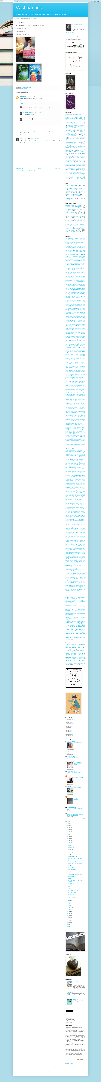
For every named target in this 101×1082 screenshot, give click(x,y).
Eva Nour (71, 345)
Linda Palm (69, 448)
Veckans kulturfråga (69, 142)
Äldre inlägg (57, 168)
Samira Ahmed (77, 536)
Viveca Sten (73, 582)
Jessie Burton (68, 400)
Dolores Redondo (71, 324)
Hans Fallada (74, 367)
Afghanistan (67, 205)
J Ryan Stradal (77, 382)
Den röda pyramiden (72, 861)
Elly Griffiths (80, 335)
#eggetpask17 (76, 600)
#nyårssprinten (68, 621)
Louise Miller (73, 458)
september (70, 851)
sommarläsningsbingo (69, 165)
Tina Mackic (79, 570)
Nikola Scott (76, 509)
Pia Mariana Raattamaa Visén (76, 524)
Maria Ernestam (68, 471)
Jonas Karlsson (72, 412)
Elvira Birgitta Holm (78, 336)
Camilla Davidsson (74, 289)
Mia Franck (72, 494)
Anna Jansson (79, 260)
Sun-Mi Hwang (78, 558)
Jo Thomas (76, 402)
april (69, 903)
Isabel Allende (78, 381)
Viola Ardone (82, 581)
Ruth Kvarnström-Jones (78, 535)
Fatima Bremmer (71, 348)
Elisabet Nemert (69, 333)
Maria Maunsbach (75, 472)
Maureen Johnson (81, 490)
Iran (80, 216)
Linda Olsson (82, 447)
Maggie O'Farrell (81, 462)
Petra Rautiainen (68, 523)
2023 (68, 829)
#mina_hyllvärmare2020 (70, 618)
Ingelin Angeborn (82, 378)
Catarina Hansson (73, 300)
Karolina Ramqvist (74, 425)
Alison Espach (79, 247)
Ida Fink (71, 377)
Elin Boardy (67, 330)
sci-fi (84, 194)
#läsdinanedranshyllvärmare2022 (71, 615)
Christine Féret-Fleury (81, 310)
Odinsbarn (70, 878)
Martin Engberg (76, 484)
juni (69, 900)
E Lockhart (77, 325)
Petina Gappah (77, 521)
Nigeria (75, 221)
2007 (68, 924)
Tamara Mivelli (82, 562)
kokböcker (83, 191)
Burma (83, 206)
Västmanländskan (27, 112)
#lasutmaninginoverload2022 (70, 613)
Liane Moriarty (80, 443)
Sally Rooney (71, 536)
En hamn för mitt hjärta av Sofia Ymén (74, 772)
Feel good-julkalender (70, 130)
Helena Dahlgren (73, 370)
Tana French (67, 564)
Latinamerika (77, 220)
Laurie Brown (74, 441)
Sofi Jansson (82, 552)
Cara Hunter (71, 292)
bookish (68, 153)
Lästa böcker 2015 (71, 139)
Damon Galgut (68, 317)
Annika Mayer (72, 272)
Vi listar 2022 (71, 143)
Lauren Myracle (68, 441)
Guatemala (67, 215)
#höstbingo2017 (69, 610)
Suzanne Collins (68, 561)
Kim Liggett (75, 432)
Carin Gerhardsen (77, 292)
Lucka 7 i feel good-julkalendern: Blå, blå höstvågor (77, 983)
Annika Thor (83, 272)
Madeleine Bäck (72, 460)
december (70, 845)
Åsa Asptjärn (82, 587)
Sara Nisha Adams (71, 541)
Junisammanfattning (72, 897)
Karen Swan (83, 420)
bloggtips (67, 147)
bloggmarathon (71, 146)
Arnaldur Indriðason (69, 275)
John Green (76, 411)
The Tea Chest (71, 894)
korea (72, 232)
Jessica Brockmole (71, 396)
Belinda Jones (74, 281)
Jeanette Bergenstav (77, 386)
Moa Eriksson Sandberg (78, 499)
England (68, 211)
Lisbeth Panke (80, 454)
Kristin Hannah (68, 437)
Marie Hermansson (74, 476)
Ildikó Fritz (76, 378)
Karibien (72, 219)
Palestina (79, 223)
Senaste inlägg (19, 168)
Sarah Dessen (71, 544)
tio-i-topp (81, 166)
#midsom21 (83, 617)
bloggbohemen (26, 106)
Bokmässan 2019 (72, 129)
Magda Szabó (74, 462)
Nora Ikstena (80, 513)
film (84, 154)
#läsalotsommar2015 (24, 88)
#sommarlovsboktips (70, 122)
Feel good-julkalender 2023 (71, 134)
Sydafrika (81, 227)
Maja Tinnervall (80, 463)
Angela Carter (75, 251)
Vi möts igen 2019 (74, 632)
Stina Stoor (67, 558)
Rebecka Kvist (82, 529)
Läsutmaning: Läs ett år (77, 653)
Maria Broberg (82, 470)
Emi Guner (74, 337)
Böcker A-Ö (80, 129)
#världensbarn (81, 125)
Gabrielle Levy (68, 359)
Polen (72, 224)
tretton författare (76, 664)
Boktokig (69, 786)
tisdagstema (71, 168)
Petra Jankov (82, 521)
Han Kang (83, 364)
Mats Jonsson (82, 487)
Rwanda (66, 225)
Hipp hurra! (75, 999)
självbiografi (78, 195)
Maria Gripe (74, 471)
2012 (72, 730)
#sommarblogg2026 (78, 119)
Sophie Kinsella (79, 556)
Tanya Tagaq (73, 564)
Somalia (68, 227)
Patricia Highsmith (75, 517)
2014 (72, 727)
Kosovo (68, 220)
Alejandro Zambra (75, 242)
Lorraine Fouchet (79, 456)
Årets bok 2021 (79, 170)
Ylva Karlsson (80, 585)
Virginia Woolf (68, 582)
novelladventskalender (72, 160)
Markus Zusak (79, 483)
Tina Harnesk (74, 570)
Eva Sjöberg (82, 345)
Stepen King (76, 557)
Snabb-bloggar (70, 992)
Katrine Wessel (77, 428)
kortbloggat (71, 157)
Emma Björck (74, 340)
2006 (68, 926)
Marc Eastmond (68, 468)
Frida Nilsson (80, 355)
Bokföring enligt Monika (72, 761)
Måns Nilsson (79, 503)
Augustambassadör (69, 126)
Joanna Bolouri (68, 403)
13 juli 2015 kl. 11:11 (34, 106)
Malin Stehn (77, 467)
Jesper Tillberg (78, 395)
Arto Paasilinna (71, 276)
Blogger (61, 1071)
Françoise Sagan (77, 351)
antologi (76, 143)
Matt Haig (78, 488)
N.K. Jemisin (83, 504)
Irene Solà (71, 381)
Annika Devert (72, 271)
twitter (77, 168)
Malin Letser (80, 466)
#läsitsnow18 (67, 617)
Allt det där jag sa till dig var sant (75, 858)
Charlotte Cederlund (70, 306)
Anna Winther (68, 267)
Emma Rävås (79, 341)
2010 (72, 732)
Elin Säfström (73, 332)
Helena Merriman (81, 370)
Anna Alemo (68, 259)
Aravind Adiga (73, 273)
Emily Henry (72, 339)
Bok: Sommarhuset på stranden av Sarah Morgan (78, 763)
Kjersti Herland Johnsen (74, 435)
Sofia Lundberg (81, 553)
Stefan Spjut (72, 557)
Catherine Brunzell (72, 301)
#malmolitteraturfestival (69, 118)
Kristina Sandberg (78, 439)
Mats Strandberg (70, 488)
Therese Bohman (76, 566)
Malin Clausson (80, 464)
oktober (69, 849)
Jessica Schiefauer (73, 399)
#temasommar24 (69, 123)
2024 (68, 827)
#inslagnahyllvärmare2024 (80, 610)
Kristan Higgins (74, 436)
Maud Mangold (75, 490)
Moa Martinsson (73, 500)
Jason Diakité (71, 385)
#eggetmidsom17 (68, 600)
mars (69, 905)
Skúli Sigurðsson (77, 552)
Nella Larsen (75, 507)
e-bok (83, 153)
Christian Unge (68, 309)
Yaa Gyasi (71, 585)
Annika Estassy (79, 271)
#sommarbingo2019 (69, 623)
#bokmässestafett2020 (78, 114)
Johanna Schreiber (81, 408)
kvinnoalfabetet (79, 633)
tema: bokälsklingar (69, 166)
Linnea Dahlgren (71, 451)
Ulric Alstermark (73, 576)
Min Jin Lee (83, 498)
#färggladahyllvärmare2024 (70, 605)
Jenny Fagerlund (75, 392)
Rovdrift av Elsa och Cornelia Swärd (74, 757)
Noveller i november (71, 657)
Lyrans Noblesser (71, 741)
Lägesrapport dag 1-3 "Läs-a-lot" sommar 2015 (75, 881)
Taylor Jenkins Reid (79, 565)
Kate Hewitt (71, 428)
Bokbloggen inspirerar (72, 892)
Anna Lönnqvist (74, 264)
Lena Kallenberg (73, 443)
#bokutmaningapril (70, 597)
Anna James (73, 260)
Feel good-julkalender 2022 (76, 133)
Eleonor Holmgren (81, 328)
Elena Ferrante (75, 328)
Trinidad (82, 228)
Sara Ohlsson (77, 541)
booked (83, 151)
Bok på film (70, 127)
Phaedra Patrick (82, 523)
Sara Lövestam (79, 540)
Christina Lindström (76, 309)
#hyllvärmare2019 (81, 609)
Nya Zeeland (68, 223)
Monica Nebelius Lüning (72, 502)
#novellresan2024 (81, 619)
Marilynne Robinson (78, 480)
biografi (83, 185)
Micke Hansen (75, 495)
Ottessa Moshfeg (73, 516)
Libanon (82, 220)
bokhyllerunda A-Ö (69, 633)
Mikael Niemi (82, 496)
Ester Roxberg (80, 344)
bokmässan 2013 (78, 150)
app (80, 143)
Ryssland (72, 225)
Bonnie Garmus (79, 285)
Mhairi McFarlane (80, 492)
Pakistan (74, 223)
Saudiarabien (78, 225)
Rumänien (82, 224)
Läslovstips (83, 138)
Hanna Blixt (68, 366)
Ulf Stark (79, 574)
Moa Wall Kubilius (79, 500)
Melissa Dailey (73, 492)
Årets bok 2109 (73, 172)
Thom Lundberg (68, 569)
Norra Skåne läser (81, 656)
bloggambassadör (72, 145)
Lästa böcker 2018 (80, 141)
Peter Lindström (71, 521)
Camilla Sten (76, 290)
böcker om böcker (75, 186)
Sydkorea (67, 228)
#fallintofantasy (82, 601)
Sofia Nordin (67, 554)
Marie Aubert (70, 475)
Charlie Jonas (71, 305)
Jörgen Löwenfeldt (73, 419)
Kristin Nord (80, 437)
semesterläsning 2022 (80, 162)
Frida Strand (72, 357)
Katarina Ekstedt (68, 427)
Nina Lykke (78, 511)
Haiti (72, 215)
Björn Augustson (73, 284)
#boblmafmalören (68, 114)
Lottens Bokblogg (71, 756)
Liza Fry (70, 455)
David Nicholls (75, 320)
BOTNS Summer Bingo (79, 625)
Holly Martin (82, 374)
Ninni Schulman (74, 512)
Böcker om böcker (25, 18)
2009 (72, 734)
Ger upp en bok (78, 135)
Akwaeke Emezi (68, 242)
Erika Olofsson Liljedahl (76, 343)
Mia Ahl (67, 494)
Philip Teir (67, 524)
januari (69, 909)
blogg (84, 143)
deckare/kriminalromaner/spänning (74, 188)
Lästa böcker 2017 (69, 141)
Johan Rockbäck (68, 406)
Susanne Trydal (81, 560)
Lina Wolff (67, 447)
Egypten (81, 209)
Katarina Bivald (82, 425)
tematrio (76, 166)
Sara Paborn (82, 541)
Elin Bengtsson (82, 329)
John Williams (80, 411)
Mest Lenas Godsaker (72, 776)
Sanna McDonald (74, 537)
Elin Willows (78, 332)
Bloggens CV (36, 18)
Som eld (69, 888)
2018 (72, 722)
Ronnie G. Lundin (79, 532)
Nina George (67, 511)
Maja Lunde (73, 463)
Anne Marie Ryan (72, 268)
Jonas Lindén (79, 412)
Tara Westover (79, 564)
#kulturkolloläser (78, 117)
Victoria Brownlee (68, 581)
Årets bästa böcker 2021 (77, 178)
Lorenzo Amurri (81, 455)
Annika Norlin (77, 272)
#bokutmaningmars (80, 597)
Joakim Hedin (82, 402)
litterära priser (80, 157)
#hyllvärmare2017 (81, 608)
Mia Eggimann (23, 96)
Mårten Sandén (71, 504)
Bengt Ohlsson (80, 281)
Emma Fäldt (80, 340)
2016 (72, 725)
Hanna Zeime (79, 366)
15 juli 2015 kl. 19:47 (30, 129)
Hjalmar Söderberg (75, 374)
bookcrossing (78, 151)
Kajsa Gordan (80, 419)
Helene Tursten (75, 371)
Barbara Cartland (76, 280)
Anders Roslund (72, 248)
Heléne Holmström (81, 371)
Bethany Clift (72, 282)
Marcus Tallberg (82, 468)
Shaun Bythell (78, 549)
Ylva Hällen (76, 585)
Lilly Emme (73, 444)
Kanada (67, 219)
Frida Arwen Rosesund (74, 354)
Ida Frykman (75, 377)
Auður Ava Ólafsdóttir (80, 279)
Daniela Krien (78, 317)
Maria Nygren (82, 472)
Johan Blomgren (76, 403)
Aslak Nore (71, 277)
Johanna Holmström (69, 407)
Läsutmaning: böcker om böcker (76, 629)
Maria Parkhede (68, 474)
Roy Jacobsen (82, 533)
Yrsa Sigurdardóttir (78, 586)
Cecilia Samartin (73, 304)
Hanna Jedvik (73, 366)
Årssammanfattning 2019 (70, 180)
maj (69, 902)
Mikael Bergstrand (69, 496)
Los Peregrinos (71, 883)
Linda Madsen (77, 447)
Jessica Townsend (81, 399)
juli (69, 854)
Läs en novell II (71, 628)
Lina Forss (76, 445)
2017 (72, 723)
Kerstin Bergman (75, 429)
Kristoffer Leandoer (75, 440)
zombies (67, 199)
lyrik (74, 192)
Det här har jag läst (71, 796)
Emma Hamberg (73, 341)
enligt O (69, 751)
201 (72, 721)
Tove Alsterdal (72, 572)
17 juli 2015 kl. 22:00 (34, 138)
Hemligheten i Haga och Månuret (75, 863)
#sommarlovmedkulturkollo (70, 121)
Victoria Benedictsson (81, 580)
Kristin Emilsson (81, 436)
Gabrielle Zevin (75, 359)
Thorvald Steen (82, 569)
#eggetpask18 (82, 600)
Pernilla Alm (72, 520)
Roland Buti (71, 532)
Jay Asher (76, 385)
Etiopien (66, 212)
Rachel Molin (68, 528)
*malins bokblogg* (71, 771)
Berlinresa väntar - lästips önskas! (75, 872)
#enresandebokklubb (69, 601)
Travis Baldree (73, 573)
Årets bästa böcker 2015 (77, 174)
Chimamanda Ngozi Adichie (72, 308)
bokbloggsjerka (82, 632)
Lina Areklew (83, 444)
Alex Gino (81, 242)
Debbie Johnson (81, 321)
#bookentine (67, 598)
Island (69, 217)
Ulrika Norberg (72, 577)
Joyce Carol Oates (78, 415)
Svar (22, 103)
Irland (84, 216)
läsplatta (71, 158)
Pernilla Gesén (77, 520)
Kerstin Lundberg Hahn (70, 431)
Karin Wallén (77, 424)
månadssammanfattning (80, 158)
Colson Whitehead (81, 316)
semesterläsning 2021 (69, 162)
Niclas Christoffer (70, 508)
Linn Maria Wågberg (79, 450)
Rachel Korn (76, 527)
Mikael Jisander (76, 496)
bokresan (67, 151)
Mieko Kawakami (81, 495)
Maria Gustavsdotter (80, 471)
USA (79, 230)
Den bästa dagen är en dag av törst (75, 871)
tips (66, 168)
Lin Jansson (78, 444)
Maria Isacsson (68, 472)
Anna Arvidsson (75, 259)
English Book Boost (72, 650)
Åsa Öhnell (76, 590)
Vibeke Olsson (73, 580)
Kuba (72, 220)
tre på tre (69, 664)
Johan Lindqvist (82, 404)
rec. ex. (78, 161)
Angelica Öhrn (82, 251)
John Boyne (71, 411)
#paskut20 (74, 621)
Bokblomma (70, 813)
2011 (72, 731)
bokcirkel (74, 149)
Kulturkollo (67, 138)
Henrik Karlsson (76, 372)
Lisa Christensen (72, 452)
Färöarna (67, 213)
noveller (80, 192)
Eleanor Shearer (68, 328)
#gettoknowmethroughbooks (78, 115)
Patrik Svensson (82, 517)
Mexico (71, 221)
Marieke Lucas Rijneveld (80, 479)
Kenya (77, 219)
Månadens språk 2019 (71, 630)
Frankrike (80, 212)
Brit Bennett (72, 286)
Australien (81, 205)
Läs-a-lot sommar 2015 (73, 890)
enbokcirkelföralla (71, 154)
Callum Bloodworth (76, 288)
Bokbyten (76, 127)
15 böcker (76, 623)
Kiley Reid (70, 432)
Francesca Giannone (78, 350)
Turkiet (66, 230)
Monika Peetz (80, 502)
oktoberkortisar (68, 161)
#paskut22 (83, 621)
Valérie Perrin (71, 578)
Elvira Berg (72, 336)
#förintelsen (67, 115)
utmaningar (75, 169)
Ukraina (66, 231)
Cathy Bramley (79, 301)
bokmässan (67, 150)
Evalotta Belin (68, 347)
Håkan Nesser (70, 376)
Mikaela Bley (73, 498)
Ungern (72, 231)
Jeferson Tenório (68, 389)
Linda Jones (72, 447)
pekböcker (67, 194)
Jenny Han (82, 392)
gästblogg (69, 156)
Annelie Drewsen (79, 268)
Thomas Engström (75, 569)
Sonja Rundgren (71, 556)
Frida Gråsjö (82, 354)
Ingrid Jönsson (69, 380)
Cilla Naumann (71, 313)
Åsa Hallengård (80, 589)
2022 (68, 831)
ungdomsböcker (69, 198)
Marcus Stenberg (75, 468)
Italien (75, 217)
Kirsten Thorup (80, 432)
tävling (68, 169)
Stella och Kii (70, 867)
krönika (69, 192)
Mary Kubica (78, 485)
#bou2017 (74, 598)
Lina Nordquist (82, 445)
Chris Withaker (82, 308)
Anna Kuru (80, 261)
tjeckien (76, 232)
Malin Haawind (75, 466)
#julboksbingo (68, 611)
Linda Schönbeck (78, 448)
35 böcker (71, 625)
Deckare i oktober (81, 649)
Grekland (76, 213)
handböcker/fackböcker (71, 191)
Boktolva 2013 (68, 626)
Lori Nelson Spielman (72, 456)
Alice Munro (73, 247)
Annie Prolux (76, 269)
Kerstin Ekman (82, 429)
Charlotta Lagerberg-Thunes (80, 305)
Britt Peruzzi (83, 286)
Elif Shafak (77, 329)
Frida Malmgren (74, 355)
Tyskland (72, 230)
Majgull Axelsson (73, 464)
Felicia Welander (79, 348)
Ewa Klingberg (77, 347)
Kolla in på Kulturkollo (76, 137)
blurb (74, 147)
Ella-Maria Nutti (73, 335)
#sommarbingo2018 (81, 622)
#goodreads (67, 117)
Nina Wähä (83, 511)
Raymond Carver (71, 529)
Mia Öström (77, 494)
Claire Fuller (83, 313)
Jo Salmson (71, 402)
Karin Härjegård (73, 423)
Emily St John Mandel (80, 339)
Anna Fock (80, 259)
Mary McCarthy (71, 487)
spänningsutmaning (80, 165)
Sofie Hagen (77, 554)
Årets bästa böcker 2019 (70, 177)
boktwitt (72, 151)
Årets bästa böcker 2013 (74, 173)
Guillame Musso (72, 363)
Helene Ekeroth (68, 371)
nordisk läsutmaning (79, 634)
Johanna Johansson (77, 407)
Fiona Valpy (71, 350)
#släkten (69, 119)
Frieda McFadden (79, 357)
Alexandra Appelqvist (75, 243)
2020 (72, 719)
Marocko (67, 221)
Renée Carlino (68, 531)
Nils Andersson (82, 509)
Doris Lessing (78, 324)
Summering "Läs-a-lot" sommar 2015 (76, 874)
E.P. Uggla (83, 325)
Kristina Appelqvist (71, 439)
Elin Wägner (83, 332)
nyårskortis (81, 160)
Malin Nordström (72, 467)
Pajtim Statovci (79, 516)
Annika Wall (67, 273)
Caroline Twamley (75, 297)
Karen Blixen (72, 420)
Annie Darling (71, 269)
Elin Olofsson (82, 330)
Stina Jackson (82, 557)
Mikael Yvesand (68, 498)
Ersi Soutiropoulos (73, 344)
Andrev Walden (82, 250)
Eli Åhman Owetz (69, 329)
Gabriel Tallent (82, 358)
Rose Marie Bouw (73, 533)
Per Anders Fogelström (78, 519)
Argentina (74, 205)
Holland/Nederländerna (80, 215)
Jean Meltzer (80, 385)
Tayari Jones (73, 565)
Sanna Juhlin (67, 537)
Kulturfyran (79, 626)
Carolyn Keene (82, 297)
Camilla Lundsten (68, 290)
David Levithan (68, 320)
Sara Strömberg (75, 543)
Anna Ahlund (82, 257)
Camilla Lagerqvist (81, 289)
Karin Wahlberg (72, 424)
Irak (77, 216)
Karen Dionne (77, 420)
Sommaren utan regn (72, 856)
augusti (69, 852)
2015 (72, 726)
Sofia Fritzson (68, 553)
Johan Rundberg (76, 406)
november (70, 847)
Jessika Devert (74, 400)
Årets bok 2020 (72, 170)
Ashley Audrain (79, 276)
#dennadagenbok (82, 598)
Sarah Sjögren (73, 545)
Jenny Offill (75, 394)
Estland (82, 211)
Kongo (84, 219)
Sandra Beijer (82, 536)
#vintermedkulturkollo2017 (72, 125)
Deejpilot (53, 1071)
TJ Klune (77, 562)
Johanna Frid (82, 406)
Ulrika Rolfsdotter (79, 577)
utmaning (83, 637)
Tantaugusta (22, 129)
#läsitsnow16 (82, 615)
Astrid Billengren (78, 277)
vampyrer (81, 198)
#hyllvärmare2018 (69, 609)
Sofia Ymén (73, 554)
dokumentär (72, 189)
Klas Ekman (67, 436)
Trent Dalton (79, 573)
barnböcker (75, 185)
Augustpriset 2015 (81, 126)
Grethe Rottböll (78, 362)
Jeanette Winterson (74, 387)
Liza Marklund (75, 455)
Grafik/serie (67, 185)
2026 (68, 823)
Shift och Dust (71, 896)
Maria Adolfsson (75, 470)
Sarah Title (79, 545)
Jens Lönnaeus (80, 394)
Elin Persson (67, 332)
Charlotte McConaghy (80, 306)
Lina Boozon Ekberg (69, 445)
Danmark (80, 207)
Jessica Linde (72, 398)
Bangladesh (67, 206)
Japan (81, 217)
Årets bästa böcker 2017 (79, 176)
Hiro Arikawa (68, 374)
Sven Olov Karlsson (77, 561)
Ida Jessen (81, 377)
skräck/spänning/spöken (70, 197)
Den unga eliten (71, 876)
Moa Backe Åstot (68, 499)
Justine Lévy (67, 419)
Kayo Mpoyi (83, 428)
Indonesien (73, 216)
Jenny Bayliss (78, 391)
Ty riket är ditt (70, 860)
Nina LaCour (73, 511)
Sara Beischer (68, 539)
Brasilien (78, 206)
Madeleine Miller (79, 460)
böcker (74, 153)
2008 (72, 735)
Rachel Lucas (82, 527)
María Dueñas (77, 487)
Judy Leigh (70, 416)
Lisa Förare (79, 452)
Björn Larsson (79, 284)
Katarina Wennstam (77, 427)
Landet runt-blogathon (75, 138)
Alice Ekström (82, 246)
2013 (72, 729)
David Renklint (82, 320)
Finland (72, 212)
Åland (80, 232)
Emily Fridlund (80, 337)
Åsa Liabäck (71, 590)
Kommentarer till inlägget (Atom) (30, 170)
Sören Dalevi (72, 562)
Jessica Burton (79, 396)
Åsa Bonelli (67, 589)
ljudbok (66, 158)
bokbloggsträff (80, 147)
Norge (81, 221)
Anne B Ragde (80, 267)
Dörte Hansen (71, 325)
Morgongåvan (71, 885)
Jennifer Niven (72, 391)
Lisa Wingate (73, 454)
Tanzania (77, 228)
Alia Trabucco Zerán (75, 246)
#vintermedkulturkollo (80, 123)
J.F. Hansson (82, 382)
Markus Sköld (72, 483)
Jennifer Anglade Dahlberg (77, 389)
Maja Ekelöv (67, 463)
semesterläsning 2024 (69, 164)
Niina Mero (83, 508)
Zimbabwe (67, 232)
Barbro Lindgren (82, 280)
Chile (66, 207)
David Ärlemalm (74, 321)
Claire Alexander (77, 313)
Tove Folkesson (79, 572)
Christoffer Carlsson (76, 312)
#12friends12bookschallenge (70, 596)
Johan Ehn (68, 404)
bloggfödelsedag (82, 145)
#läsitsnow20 (75, 617)
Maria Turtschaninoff (76, 474)
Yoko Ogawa (72, 586)
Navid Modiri (70, 507)
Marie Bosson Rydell (78, 475)
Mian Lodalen (82, 494)
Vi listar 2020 (78, 142)
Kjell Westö (73, 433)
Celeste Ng (79, 304)
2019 (68, 836)
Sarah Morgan (78, 544)
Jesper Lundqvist (72, 395)
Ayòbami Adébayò (68, 280)
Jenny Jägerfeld (69, 394)
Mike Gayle (78, 498)
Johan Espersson (74, 404)
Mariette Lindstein (69, 480)
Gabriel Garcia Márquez (74, 358)
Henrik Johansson (69, 372)
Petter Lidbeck (75, 523)
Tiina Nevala (67, 570)
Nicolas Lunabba (77, 508)
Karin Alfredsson (69, 422)
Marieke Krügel (71, 479)
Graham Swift (71, 362)
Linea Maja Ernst (72, 450)
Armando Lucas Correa (80, 273)
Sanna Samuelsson (81, 537)
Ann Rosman (73, 254)
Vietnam (77, 231)
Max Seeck (67, 491)
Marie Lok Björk (82, 476)
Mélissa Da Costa (77, 504)
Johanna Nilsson (73, 408)
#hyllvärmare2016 (69, 608)
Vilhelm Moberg (76, 581)
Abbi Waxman (68, 238)
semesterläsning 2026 (80, 164)
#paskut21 (79, 621)
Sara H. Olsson (73, 540)
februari (70, 907)
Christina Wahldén (72, 310)
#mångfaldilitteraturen (80, 118)
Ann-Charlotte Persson (77, 256)
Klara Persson (82, 435)
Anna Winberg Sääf (81, 265)
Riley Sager (80, 531)
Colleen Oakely (68, 316)
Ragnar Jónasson (75, 528)
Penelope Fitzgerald (69, 519)
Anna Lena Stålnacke (78, 263)
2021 (68, 833)
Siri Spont (71, 552)
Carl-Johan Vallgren (72, 293)
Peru (68, 224)
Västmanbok (29, 7)
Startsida (17, 18)
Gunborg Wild (77, 363)
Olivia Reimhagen (79, 515)
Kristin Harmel (74, 437)
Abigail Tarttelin (79, 238)
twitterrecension (82, 168)
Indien (68, 216)
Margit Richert (68, 470)
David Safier (68, 321)
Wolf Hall (70, 865)
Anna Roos (80, 264)
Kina (80, 219)
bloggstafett (79, 146)
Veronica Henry (77, 578)
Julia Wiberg (80, 416)
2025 (68, 825)
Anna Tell (75, 265)
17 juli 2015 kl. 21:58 (38, 112)
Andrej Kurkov (75, 250)
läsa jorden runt (73, 662)
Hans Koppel (80, 367)
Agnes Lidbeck (71, 239)
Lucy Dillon (72, 459)
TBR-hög (70, 886)
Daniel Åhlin (73, 317)
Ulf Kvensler (74, 574)
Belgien (73, 206)
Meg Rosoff (79, 491)
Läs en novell (77, 652)
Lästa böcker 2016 (80, 139)
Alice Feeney (68, 247)
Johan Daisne (82, 403)
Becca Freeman (68, 281)
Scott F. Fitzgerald (73, 548)
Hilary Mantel (82, 372)
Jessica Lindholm (78, 398)
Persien (83, 223)
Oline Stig (72, 515)
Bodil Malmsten (73, 285)
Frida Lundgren (68, 355)
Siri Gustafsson (76, 550)
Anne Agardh (74, 267)
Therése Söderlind (81, 568)
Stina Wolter (73, 558)
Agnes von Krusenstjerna (80, 239)
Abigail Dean (74, 238)
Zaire (83, 231)
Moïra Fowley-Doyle (73, 503)
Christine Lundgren (68, 312)
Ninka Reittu (67, 512)
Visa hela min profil (69, 32)
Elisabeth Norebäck (76, 333)
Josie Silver (71, 415)
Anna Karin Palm (73, 261)
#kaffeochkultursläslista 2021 (79, 611)
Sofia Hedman (75, 553)
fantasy (80, 189)
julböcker (75, 156)
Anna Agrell (76, 257)
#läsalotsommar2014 (81, 613)
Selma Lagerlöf (80, 548)
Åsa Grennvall (73, 589)
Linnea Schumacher (79, 451)
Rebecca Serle (77, 529)
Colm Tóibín (75, 316)
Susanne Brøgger (74, 560)
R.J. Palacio (71, 525)
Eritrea (77, 211)
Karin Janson (80, 423)
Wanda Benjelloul (79, 582)
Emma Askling (68, 340)
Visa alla (83, 818)
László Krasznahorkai (79, 459)
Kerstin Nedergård (79, 431)
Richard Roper (74, 531)
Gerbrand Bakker (82, 359)
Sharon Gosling (72, 549)
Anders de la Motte (78, 248)
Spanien (74, 227)
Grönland (82, 213)
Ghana (71, 213)
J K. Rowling (72, 382)
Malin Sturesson (82, 467)
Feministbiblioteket (71, 807)
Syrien (72, 228)
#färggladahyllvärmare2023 (70, 604)
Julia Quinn (75, 416)
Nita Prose (80, 512)
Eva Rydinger (76, 345)
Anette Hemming (68, 251)
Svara (21, 100)
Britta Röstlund (68, 288)
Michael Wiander (68, 495)
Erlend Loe (67, 344)
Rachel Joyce (71, 527)
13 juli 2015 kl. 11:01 (30, 96)
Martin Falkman (82, 484)
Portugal (76, 224)
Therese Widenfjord (74, 568)
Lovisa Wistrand (79, 458)
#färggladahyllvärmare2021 (70, 602)
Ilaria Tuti (72, 378)
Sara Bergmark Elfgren (77, 539)
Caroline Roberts (75, 296)
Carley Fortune (79, 293)
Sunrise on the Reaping (78, 777)
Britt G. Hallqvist (78, 286)
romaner (75, 194)
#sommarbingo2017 (69, 622)
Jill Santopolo (81, 400)
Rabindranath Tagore (78, 525)
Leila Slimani (80, 441)
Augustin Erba (73, 279)
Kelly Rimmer (68, 429)
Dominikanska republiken (70, 209)
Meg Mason (73, 491)
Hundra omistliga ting (72, 869)
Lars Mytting (82, 440)
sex (70, 195)
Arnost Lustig (76, 275)
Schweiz (83, 225)
